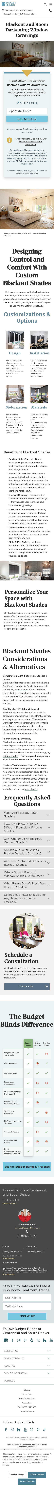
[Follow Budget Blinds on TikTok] (45, 1429)
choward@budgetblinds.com (27, 1228)
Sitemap (27, 1390)
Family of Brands (14, 1358)
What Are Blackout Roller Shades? (20, 814)
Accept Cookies (27, 1481)
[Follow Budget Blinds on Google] (6, 1340)
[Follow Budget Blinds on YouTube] (51, 1340)
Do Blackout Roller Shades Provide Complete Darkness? (22, 851)
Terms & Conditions (27, 1398)
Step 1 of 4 (28, 103)
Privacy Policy (27, 163)
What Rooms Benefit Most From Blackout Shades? (25, 885)
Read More (10, 1258)
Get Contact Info (27, 14)
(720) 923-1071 (50, 10)
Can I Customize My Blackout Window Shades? (23, 840)
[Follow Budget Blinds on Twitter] (38, 1340)
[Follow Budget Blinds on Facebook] (12, 1340)
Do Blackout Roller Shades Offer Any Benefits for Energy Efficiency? (25, 898)
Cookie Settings (17, 1475)
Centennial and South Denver (19, 10)
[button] (10, 14)
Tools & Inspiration (15, 1373)
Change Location (9, 1203)
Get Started (27, 119)
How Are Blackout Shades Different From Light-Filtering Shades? (23, 827)
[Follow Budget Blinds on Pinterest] (25, 1340)
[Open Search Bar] (45, 4)
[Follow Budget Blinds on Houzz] (45, 1340)
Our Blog (9, 1380)
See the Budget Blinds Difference (27, 1167)
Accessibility (27, 1403)
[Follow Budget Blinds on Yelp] (32, 1340)
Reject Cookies (37, 1475)
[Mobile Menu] (50, 4)
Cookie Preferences (27, 1411)
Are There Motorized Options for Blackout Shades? (25, 863)
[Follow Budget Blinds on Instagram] (19, 1340)
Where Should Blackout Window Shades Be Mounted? (24, 874)
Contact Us (25, 986)
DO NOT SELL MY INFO (27, 1407)
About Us (9, 1365)
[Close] (50, 1454)
